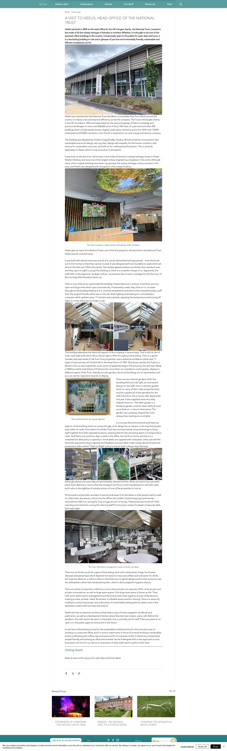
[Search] (180, 4)
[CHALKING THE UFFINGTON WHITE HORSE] (156, 706)
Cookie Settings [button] (187, 746)
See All (172, 691)
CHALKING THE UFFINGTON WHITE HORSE (156, 723)
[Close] (223, 746)
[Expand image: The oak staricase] (138, 326)
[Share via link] (79, 673)
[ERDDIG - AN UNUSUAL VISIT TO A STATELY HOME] (114, 706)
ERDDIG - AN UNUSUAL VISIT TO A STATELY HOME (112, 723)
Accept (215, 746)
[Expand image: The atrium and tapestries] (89, 326)
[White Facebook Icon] (113, 740)
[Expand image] (81, 464)
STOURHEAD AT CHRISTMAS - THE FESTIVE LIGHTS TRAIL (70, 723)
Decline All (202, 746)
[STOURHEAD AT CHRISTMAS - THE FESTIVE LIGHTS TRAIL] (71, 706)
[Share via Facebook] (66, 673)
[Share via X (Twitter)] (72, 673)
